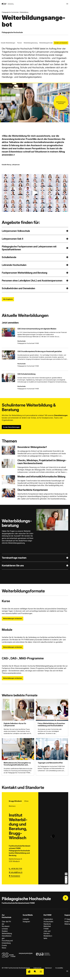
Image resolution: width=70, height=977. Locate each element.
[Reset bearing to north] (66, 882)
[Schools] (29, 972)
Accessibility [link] (59, 968)
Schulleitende (9, 257)
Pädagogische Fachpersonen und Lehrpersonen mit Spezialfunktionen (29, 248)
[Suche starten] (35, 972)
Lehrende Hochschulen (14, 265)
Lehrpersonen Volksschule (16, 231)
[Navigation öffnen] (41, 972)
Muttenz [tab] (12, 806)
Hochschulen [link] (48, 922)
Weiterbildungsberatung (31, 43)
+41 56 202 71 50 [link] (16, 868)
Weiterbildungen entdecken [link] (12, 618)
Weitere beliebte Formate (19, 695)
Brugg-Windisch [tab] (15, 801)
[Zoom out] (66, 880)
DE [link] (67, 4)
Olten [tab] (26, 801)
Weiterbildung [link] (24, 12)
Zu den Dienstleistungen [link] (11, 427)
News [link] (4, 948)
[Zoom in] (66, 877)
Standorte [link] (47, 924)
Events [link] (4, 945)
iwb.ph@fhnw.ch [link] (16, 872)
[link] (8, 3)
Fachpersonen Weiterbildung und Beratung (24, 272)
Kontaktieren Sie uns (13, 565)
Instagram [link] (26, 922)
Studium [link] (5, 931)
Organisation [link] (48, 919)
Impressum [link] (48, 968)
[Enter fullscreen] (66, 874)
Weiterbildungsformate (46, 43)
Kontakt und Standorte (60, 43)
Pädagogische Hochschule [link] (10, 12)
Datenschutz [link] (37, 968)
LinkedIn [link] (26, 919)
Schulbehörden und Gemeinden (18, 288)
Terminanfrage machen (14, 557)
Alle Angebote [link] (8, 299)
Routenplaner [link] (15, 876)
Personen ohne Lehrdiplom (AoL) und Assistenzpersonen (32, 280)
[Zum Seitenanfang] (65, 898)
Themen (19, 43)
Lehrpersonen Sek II (12, 238)
